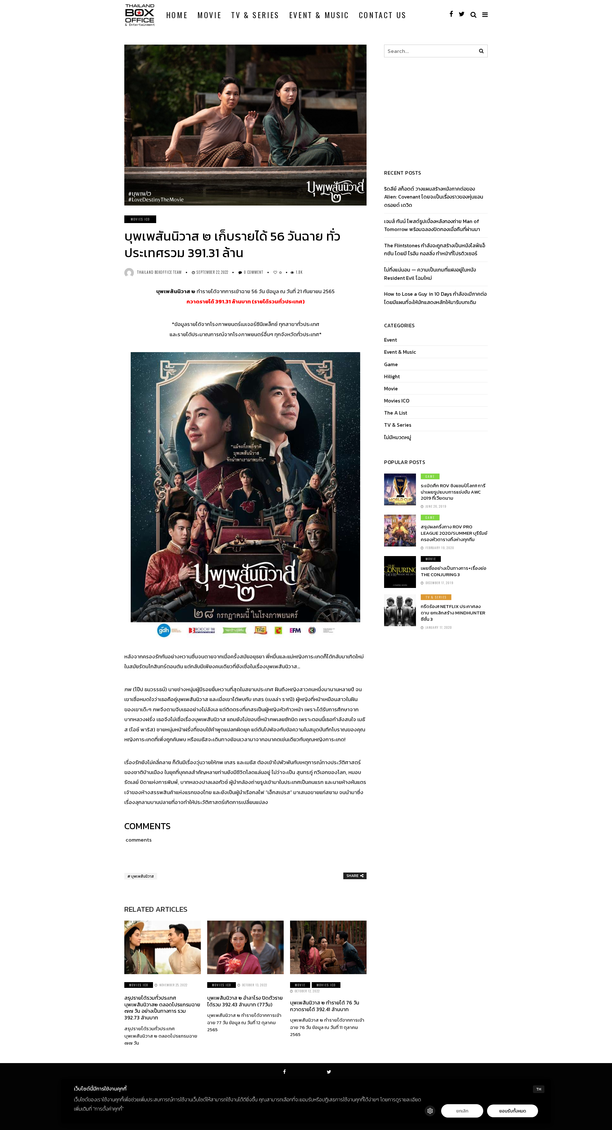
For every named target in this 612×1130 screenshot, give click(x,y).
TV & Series (255, 14)
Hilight (392, 376)
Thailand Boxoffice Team (159, 272)
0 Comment (253, 272)
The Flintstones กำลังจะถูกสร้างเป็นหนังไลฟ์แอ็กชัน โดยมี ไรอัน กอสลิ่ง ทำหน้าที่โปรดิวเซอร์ (434, 249)
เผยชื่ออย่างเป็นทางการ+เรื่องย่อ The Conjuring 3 (453, 571)
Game (391, 364)
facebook (284, 1080)
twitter (329, 1080)
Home (177, 14)
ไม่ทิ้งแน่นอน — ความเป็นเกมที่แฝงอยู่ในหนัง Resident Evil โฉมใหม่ (430, 274)
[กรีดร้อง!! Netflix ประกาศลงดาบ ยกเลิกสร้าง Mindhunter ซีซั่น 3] (400, 610)
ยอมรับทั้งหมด (512, 1111)
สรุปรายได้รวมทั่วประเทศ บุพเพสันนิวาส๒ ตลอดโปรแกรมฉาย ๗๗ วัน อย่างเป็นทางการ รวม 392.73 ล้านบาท (162, 1007)
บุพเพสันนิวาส (142, 876)
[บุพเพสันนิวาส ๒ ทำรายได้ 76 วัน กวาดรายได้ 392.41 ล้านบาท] (328, 947)
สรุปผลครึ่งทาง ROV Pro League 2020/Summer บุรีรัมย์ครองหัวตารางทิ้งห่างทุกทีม (454, 533)
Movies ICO (140, 219)
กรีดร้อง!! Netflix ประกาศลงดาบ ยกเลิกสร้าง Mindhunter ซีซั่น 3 (453, 613)
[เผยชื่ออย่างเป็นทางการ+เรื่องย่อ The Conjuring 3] (400, 572)
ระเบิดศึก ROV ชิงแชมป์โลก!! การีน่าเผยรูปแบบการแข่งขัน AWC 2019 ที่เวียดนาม (453, 492)
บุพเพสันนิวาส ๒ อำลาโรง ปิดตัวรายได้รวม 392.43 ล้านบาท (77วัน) (245, 1001)
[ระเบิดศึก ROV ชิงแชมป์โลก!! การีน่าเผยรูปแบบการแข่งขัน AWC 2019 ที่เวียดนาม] (400, 489)
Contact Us (383, 14)
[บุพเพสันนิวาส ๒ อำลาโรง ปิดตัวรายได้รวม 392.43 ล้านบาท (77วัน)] (245, 947)
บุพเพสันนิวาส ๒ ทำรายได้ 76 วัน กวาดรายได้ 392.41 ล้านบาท (324, 1006)
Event (390, 340)
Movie (209, 14)
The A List (395, 413)
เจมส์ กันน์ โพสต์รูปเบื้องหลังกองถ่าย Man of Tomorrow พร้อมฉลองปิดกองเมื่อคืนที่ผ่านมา (432, 225)
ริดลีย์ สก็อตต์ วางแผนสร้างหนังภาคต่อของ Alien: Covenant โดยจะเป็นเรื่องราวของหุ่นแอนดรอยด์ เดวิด (433, 197)
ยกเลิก (462, 1111)
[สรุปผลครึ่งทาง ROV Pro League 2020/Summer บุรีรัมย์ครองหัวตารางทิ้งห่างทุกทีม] (400, 531)
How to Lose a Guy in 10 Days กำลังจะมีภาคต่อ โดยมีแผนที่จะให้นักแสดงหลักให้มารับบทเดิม (435, 298)
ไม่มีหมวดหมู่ (397, 437)
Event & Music (319, 14)
